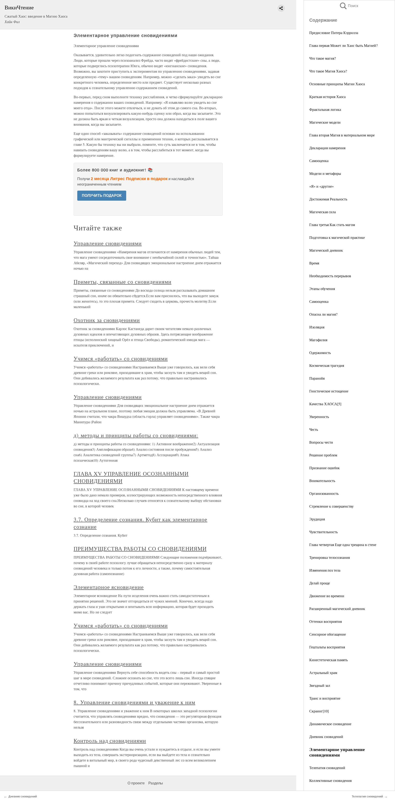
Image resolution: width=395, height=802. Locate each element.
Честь (313, 429)
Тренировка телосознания (329, 557)
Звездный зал (319, 685)
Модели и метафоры (325, 173)
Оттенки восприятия (325, 621)
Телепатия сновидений (327, 767)
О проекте (136, 783)
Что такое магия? (322, 58)
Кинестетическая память (328, 659)
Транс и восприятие (324, 698)
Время (314, 263)
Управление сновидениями (108, 243)
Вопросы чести (321, 442)
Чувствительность (323, 531)
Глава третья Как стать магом (332, 224)
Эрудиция (317, 519)
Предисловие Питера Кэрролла (333, 32)
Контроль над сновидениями (110, 740)
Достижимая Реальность (328, 199)
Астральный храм (323, 672)
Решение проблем (323, 455)
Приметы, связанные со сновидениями (122, 281)
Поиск (348, 6)
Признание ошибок (324, 467)
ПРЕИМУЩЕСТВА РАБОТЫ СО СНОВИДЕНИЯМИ (140, 548)
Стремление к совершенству (331, 506)
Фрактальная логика (325, 109)
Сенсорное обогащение (327, 634)
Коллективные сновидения (330, 780)
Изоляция (316, 327)
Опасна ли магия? (323, 314)
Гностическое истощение (328, 391)
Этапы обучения (322, 288)
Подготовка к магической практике (337, 237)
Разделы (155, 783)
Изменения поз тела (324, 570)
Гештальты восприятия (327, 647)
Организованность (324, 493)
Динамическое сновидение (330, 723)
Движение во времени (326, 595)
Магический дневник (326, 250)
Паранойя (317, 378)
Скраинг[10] (319, 711)
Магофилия (318, 339)
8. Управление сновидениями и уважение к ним (134, 702)
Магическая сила (322, 211)
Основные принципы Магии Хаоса (337, 83)
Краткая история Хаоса (327, 96)
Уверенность (319, 416)
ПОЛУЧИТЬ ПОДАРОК (102, 195)
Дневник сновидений (326, 736)
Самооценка (318, 160)
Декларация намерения (327, 147)
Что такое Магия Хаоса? (328, 71)
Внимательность (322, 480)
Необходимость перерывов (330, 275)
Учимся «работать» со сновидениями (121, 358)
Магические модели (325, 122)
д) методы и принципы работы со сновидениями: (136, 435)
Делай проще (319, 583)
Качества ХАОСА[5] (325, 403)
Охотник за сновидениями (107, 320)
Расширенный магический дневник (337, 608)
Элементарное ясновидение (109, 587)
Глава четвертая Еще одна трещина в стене (342, 544)
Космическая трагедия (326, 365)
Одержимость (320, 352)
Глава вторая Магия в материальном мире (342, 135)
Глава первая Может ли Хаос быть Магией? (343, 45)
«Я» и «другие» (321, 186)
